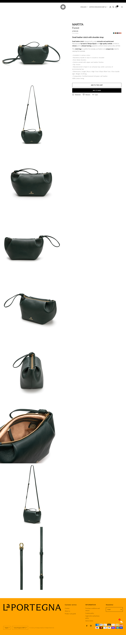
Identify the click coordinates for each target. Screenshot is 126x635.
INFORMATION (90, 604)
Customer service (71, 604)
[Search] (113, 7)
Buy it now (97, 90)
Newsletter (109, 604)
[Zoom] (59, 25)
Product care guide (70, 614)
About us (67, 611)
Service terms (89, 621)
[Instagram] (91, 626)
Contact (67, 608)
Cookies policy (89, 613)
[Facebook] (87, 626)
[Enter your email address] (121, 609)
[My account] (110, 7)
